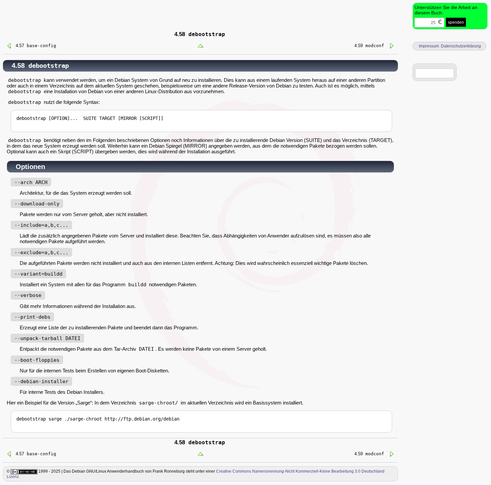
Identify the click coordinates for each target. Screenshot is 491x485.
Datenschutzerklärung (461, 46)
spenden (456, 22)
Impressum (429, 46)
